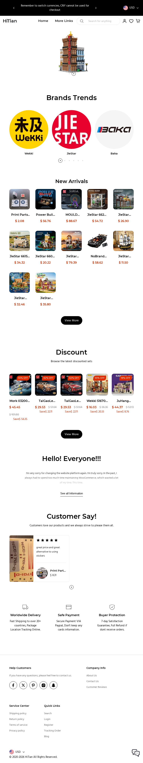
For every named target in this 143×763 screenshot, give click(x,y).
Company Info (96, 668)
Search (48, 713)
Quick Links (52, 705)
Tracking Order (52, 731)
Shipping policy (17, 713)
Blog (46, 736)
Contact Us (92, 681)
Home (43, 21)
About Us (91, 676)
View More (72, 320)
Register (48, 725)
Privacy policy (17, 731)
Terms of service (18, 725)
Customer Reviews (96, 687)
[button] (13, 8)
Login (47, 719)
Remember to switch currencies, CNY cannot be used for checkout (55, 8)
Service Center (19, 705)
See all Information (71, 493)
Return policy (16, 719)
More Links (64, 21)
